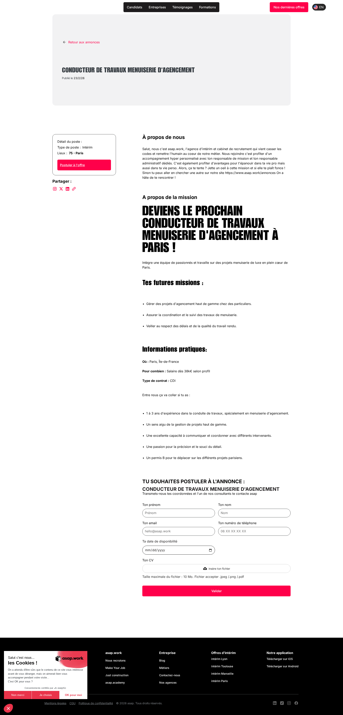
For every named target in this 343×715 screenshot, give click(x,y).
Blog (162, 660)
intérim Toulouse (222, 666)
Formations (207, 7)
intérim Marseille (223, 673)
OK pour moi (73, 695)
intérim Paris (219, 681)
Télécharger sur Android (283, 666)
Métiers (164, 667)
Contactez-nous (169, 675)
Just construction (116, 675)
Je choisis (46, 695)
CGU (72, 703)
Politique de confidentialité (96, 703)
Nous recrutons (115, 660)
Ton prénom (151, 505)
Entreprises (157, 7)
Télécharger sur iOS (280, 659)
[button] (8, 708)
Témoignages (182, 7)
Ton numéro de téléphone (237, 523)
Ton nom (224, 505)
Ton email (149, 523)
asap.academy (115, 682)
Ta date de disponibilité (159, 541)
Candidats (134, 7)
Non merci (17, 695)
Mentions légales (55, 703)
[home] (67, 7)
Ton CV (147, 560)
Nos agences (168, 682)
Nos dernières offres (289, 7)
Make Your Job (115, 667)
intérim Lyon (219, 659)
